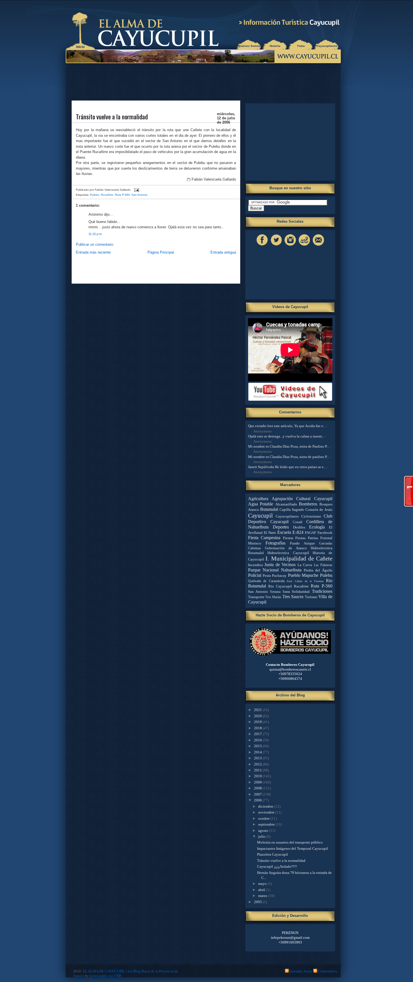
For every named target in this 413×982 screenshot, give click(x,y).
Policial (254, 575)
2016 (258, 740)
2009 (258, 782)
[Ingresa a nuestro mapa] (304, 245)
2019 (258, 722)
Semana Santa (280, 592)
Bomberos (308, 504)
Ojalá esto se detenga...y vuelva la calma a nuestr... (286, 436)
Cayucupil (260, 515)
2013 (258, 758)
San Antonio (139, 194)
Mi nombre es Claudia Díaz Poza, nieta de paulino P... (288, 457)
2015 (258, 746)
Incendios (255, 565)
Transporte (256, 597)
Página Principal (161, 252)
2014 (258, 752)
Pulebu (94, 194)
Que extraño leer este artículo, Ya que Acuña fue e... (287, 426)
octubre (264, 818)
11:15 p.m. (95, 234)
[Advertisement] (204, 81)
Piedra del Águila (318, 570)
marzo (263, 896)
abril (262, 890)
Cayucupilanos (327, 45)
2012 (258, 764)
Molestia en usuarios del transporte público (290, 842)
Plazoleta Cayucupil (272, 854)
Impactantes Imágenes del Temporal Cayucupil (292, 848)
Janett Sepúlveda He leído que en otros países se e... (287, 467)
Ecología (317, 527)
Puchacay (279, 575)
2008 (258, 788)
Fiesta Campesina (264, 537)
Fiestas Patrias (306, 538)
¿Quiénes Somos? (249, 45)
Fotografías (275, 543)
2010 (258, 776)
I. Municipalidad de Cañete (299, 558)
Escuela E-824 (290, 532)
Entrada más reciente (93, 252)
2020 (258, 716)
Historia (275, 45)
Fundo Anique (302, 543)
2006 (258, 800)
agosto (263, 830)
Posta (267, 575)
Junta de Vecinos (280, 564)
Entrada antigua (223, 252)
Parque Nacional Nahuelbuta (274, 570)
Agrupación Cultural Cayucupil (302, 498)
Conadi (297, 522)
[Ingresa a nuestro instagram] (290, 245)
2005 (258, 902)
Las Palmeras (323, 565)
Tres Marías (273, 597)
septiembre (267, 824)
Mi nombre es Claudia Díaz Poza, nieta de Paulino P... (288, 446)
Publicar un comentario (94, 244)
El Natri (270, 532)
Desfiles (299, 527)
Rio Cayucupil (280, 586)
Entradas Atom (300, 971)
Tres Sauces (292, 596)
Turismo (311, 597)
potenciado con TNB (105, 976)
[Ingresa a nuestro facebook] (262, 245)
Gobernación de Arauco (286, 548)
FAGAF (310, 532)
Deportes (281, 527)
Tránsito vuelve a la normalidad (112, 116)
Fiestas (288, 538)
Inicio (80, 47)
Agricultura (258, 498)
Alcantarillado (286, 504)
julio (262, 836)
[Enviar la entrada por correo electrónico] (135, 190)
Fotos (301, 45)
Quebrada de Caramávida (266, 581)
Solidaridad (301, 591)
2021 (258, 710)
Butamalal (269, 509)
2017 (258, 734)
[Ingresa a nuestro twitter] (276, 245)
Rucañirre (107, 194)
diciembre (266, 806)
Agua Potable (260, 504)
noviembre (266, 812)
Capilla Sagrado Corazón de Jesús (306, 509)
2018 (258, 728)
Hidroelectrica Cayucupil (288, 553)
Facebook (324, 532)
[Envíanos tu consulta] (318, 245)
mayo (262, 883)
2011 (258, 770)
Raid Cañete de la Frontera (305, 581)
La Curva (305, 565)
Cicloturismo (311, 516)
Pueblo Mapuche (303, 575)
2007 (258, 794)
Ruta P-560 (122, 194)
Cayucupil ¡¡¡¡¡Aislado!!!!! (277, 866)
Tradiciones (322, 591)
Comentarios (327, 971)
